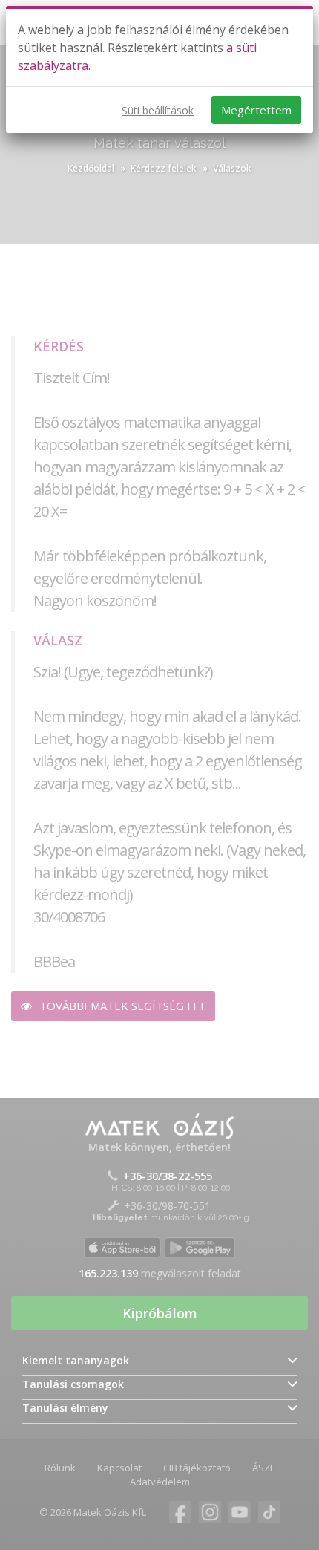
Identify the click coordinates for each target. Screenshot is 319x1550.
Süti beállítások (158, 110)
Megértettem (256, 109)
